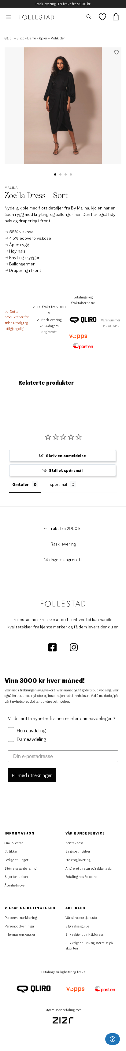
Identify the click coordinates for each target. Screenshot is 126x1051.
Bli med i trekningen (32, 775)
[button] (55, 174)
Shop (20, 38)
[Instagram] (74, 646)
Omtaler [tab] (20, 484)
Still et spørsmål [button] (66, 470)
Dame (31, 38)
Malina (11, 187)
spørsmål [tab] (58, 484)
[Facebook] (52, 646)
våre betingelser (57, 701)
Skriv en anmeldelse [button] (66, 455)
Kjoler (43, 38)
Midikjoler (57, 38)
